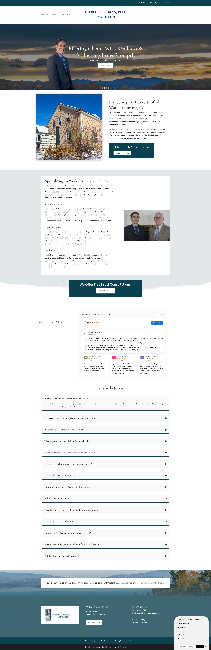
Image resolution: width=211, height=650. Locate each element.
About (53, 15)
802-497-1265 (142, 3)
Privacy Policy (120, 641)
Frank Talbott (84, 255)
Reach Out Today (122, 153)
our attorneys (119, 118)
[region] (105, 57)
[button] (2, 56)
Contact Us (66, 15)
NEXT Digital (121, 647)
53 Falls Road (91, 611)
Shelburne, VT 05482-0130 (97, 614)
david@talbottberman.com (161, 3)
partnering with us (119, 129)
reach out (90, 583)
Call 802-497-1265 (105, 291)
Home (43, 15)
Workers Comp (90, 641)
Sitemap (130, 641)
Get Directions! (94, 622)
